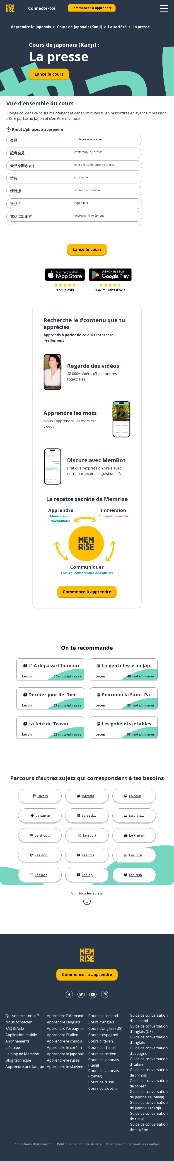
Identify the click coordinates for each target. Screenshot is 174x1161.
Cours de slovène (103, 1088)
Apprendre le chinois (64, 1041)
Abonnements (17, 1041)
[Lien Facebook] (69, 994)
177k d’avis (65, 290)
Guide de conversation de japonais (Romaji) (149, 1094)
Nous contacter (18, 1022)
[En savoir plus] (164, 8)
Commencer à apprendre (91, 8)
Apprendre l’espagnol (65, 1028)
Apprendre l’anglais (63, 1022)
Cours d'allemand (103, 1015)
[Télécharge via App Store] (65, 274)
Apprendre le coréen (64, 1047)
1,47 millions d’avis (110, 290)
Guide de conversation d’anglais (149, 1040)
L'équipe (12, 1047)
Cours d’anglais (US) (105, 1028)
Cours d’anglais (101, 1022)
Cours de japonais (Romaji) (103, 1073)
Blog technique (18, 1060)
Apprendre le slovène (65, 1066)
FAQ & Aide (14, 1028)
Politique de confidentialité (79, 1144)
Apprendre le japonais (31, 26)
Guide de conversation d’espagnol (149, 1050)
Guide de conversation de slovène (149, 1127)
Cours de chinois (102, 1047)
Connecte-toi (41, 8)
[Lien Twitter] (81, 994)
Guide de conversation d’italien (149, 1061)
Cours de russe (101, 1081)
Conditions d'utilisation (33, 1144)
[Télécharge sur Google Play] (110, 274)
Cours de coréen (102, 1053)
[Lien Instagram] (104, 994)
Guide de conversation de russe (149, 1116)
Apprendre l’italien (62, 1034)
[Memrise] (10, 8)
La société (117, 26)
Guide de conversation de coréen (149, 1083)
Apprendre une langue (24, 1066)
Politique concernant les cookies (133, 1144)
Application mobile (21, 1034)
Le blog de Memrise (22, 1053)
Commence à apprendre (87, 591)
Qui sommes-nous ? (22, 1015)
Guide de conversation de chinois (149, 1072)
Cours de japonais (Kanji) (79, 26)
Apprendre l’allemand (65, 1015)
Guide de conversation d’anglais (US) (149, 1029)
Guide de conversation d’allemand (149, 1018)
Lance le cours (48, 74)
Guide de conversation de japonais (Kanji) (149, 1105)
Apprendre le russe (63, 1060)
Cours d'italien (100, 1041)
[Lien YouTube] (93, 994)
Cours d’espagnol (103, 1034)
